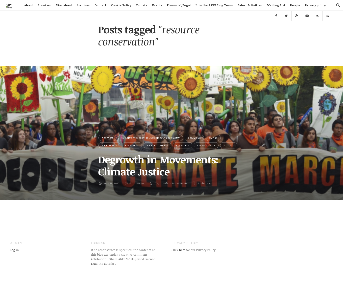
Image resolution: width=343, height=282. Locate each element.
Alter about (64, 5)
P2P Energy (132, 145)
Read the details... (103, 264)
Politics (229, 145)
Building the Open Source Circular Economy (150, 137)
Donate (141, 5)
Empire (213, 137)
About (28, 5)
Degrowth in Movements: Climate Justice (158, 165)
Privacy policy (315, 5)
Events (157, 5)
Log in (14, 250)
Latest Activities (250, 5)
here (181, 250)
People (295, 5)
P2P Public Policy (157, 145)
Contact (100, 5)
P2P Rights (182, 145)
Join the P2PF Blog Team (214, 5)
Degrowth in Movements (171, 183)
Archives (83, 5)
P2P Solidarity (206, 145)
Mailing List (276, 5)
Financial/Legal (179, 5)
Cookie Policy (121, 5)
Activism (107, 137)
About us (44, 5)
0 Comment (137, 183)
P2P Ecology (109, 145)
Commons (194, 137)
